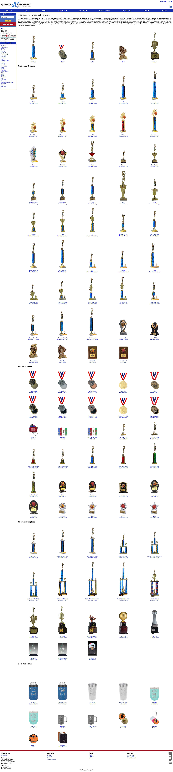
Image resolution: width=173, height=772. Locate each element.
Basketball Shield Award (62, 361)
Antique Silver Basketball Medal (62, 392)
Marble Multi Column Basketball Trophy (123, 557)
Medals (62, 61)
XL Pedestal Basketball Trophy (92, 203)
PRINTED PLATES (126, 10)
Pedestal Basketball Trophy (123, 165)
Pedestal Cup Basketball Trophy (154, 165)
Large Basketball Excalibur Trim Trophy (62, 338)
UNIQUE (146, 10)
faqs (48, 758)
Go (8, 20)
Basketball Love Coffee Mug (92, 727)
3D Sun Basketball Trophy (123, 517)
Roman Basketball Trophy (123, 495)
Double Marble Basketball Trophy (33, 557)
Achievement (4, 47)
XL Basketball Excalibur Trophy (62, 271)
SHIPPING (164, 10)
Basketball (3, 50)
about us (49, 755)
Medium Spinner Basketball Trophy (62, 135)
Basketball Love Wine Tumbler (33, 727)
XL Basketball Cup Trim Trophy (123, 303)
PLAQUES (26, 10)
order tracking (130, 756)
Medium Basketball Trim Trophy (123, 271)
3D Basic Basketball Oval (92, 495)
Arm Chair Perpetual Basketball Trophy (92, 637)
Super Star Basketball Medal (123, 392)
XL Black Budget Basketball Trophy (33, 495)
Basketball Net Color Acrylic (92, 659)
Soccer (3, 74)
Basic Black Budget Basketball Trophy (154, 438)
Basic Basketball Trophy (33, 102)
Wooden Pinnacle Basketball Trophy (154, 599)
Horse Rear (4, 66)
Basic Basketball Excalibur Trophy (123, 235)
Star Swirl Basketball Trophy (92, 517)
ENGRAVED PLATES (104, 10)
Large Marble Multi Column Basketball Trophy (33, 599)
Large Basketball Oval (154, 495)
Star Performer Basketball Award (33, 361)
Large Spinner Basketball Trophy (92, 135)
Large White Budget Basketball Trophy (92, 467)
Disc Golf (3, 56)
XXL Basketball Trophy (154, 102)
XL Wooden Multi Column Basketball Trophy (123, 599)
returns (90, 758)
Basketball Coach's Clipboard (62, 746)
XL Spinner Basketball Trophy (123, 135)
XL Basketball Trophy (123, 102)
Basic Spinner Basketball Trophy (33, 135)
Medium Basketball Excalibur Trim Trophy (33, 338)
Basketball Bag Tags (154, 727)
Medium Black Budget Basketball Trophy (62, 467)
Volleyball (3, 86)
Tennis (2, 81)
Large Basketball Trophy (92, 102)
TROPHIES (9, 10)
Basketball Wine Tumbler (154, 703)
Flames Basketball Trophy (33, 165)
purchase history (131, 755)
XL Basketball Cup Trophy (92, 235)
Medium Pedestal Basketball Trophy (33, 203)
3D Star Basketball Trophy (154, 517)
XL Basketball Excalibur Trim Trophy (92, 338)
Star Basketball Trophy (123, 203)
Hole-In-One (4, 64)
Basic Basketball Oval (62, 495)
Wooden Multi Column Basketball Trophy (62, 599)
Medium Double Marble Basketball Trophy (62, 557)
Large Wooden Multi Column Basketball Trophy (92, 599)
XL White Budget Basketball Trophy (154, 467)
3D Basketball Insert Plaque (123, 361)
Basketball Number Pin (123, 727)
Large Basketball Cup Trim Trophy (92, 303)
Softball (3, 75)
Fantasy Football (5, 60)
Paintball (3, 68)
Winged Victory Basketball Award (154, 338)
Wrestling (3, 83)
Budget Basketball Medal (154, 392)
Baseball (3, 48)
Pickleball (3, 70)
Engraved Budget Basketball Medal (154, 417)
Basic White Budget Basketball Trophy (123, 438)
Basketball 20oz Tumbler (92, 703)
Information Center (51, 759)
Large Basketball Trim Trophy (154, 271)
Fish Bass (3, 58)
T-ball (2, 78)
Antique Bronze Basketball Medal (92, 392)
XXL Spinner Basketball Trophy (154, 135)
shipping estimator (131, 758)
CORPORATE (62, 10)
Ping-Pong (3, 79)
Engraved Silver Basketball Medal (62, 417)
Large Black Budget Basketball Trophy (123, 467)
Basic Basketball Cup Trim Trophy (33, 303)
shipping (91, 756)
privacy (90, 755)
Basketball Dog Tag (33, 438)
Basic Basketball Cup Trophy (154, 203)
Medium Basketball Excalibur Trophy (154, 235)
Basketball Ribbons (62, 438)
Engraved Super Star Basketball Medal (123, 417)
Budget (92, 61)
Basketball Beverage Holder (33, 703)
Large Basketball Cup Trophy (62, 235)
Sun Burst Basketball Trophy (62, 517)
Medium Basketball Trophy (62, 102)
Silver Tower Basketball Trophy (154, 637)
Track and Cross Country (7, 82)
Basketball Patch (33, 746)
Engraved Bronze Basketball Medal (92, 417)
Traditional (33, 61)
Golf (2, 62)
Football (3, 59)
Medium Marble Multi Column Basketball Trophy (154, 557)
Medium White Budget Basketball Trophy (33, 467)
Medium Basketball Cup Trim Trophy (62, 303)
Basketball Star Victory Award (123, 338)
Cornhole (3, 55)
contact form (4, 755)
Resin (123, 61)
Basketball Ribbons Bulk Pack (92, 438)
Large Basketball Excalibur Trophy (33, 271)
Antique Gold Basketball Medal (33, 392)
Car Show (3, 52)
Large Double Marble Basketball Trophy (92, 557)
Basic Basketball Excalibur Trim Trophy (154, 303)
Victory (2, 85)
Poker (2, 73)
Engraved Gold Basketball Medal (33, 417)
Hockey (3, 63)
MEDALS (44, 10)
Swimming (3, 77)
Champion (154, 61)
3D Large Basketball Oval (33, 517)
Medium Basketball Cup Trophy (33, 235)
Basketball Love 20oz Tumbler (123, 703)
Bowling (3, 51)
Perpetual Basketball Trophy (62, 637)
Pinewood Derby (5, 71)
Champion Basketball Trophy (33, 637)
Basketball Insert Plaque (92, 361)
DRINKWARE (82, 10)
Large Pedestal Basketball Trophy (62, 203)
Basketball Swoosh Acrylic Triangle (62, 659)
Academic (3, 46)
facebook (49, 756)
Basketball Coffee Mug (62, 727)
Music (2, 67)
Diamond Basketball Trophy (62, 165)
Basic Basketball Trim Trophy (92, 271)
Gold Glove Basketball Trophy (123, 637)
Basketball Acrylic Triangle (33, 659)
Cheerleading (4, 54)
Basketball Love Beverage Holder (62, 703)
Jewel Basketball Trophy (92, 165)
